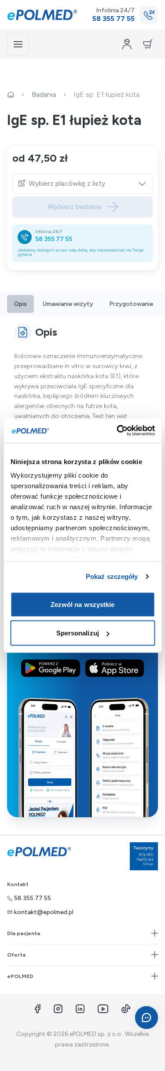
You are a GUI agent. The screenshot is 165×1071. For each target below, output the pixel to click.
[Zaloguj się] (127, 44)
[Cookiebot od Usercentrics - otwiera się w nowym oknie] (117, 430)
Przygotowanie (131, 304)
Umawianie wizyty (68, 304)
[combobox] (88, 183)
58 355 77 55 (53, 239)
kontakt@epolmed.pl (43, 912)
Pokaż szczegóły (112, 576)
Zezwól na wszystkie (83, 604)
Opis (20, 304)
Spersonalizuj (77, 633)
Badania (44, 94)
